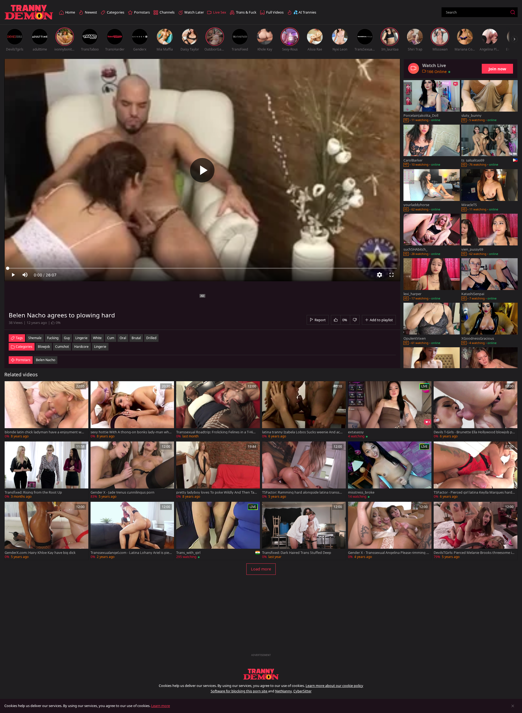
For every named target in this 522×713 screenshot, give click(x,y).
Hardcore (81, 346)
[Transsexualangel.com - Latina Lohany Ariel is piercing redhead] (132, 531)
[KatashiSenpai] (489, 279)
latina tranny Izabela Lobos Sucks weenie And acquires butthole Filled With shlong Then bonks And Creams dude (302, 432)
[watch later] (11, 387)
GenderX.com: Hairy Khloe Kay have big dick (40, 552)
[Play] (202, 170)
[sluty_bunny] (489, 101)
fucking (52, 338)
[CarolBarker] (431, 146)
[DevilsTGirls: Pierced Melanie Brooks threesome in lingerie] (475, 531)
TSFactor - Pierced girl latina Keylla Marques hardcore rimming (474, 492)
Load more (261, 569)
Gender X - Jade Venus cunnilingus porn (122, 492)
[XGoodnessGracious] (489, 324)
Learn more (160, 705)
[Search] (512, 12)
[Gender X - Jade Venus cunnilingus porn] (132, 470)
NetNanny (283, 691)
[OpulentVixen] (431, 324)
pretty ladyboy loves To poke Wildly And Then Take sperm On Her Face (216, 492)
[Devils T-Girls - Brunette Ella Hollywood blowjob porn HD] (475, 410)
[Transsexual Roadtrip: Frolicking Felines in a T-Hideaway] (218, 410)
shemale (35, 338)
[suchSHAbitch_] (431, 235)
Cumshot (62, 346)
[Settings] (379, 274)
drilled (151, 338)
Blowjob (44, 346)
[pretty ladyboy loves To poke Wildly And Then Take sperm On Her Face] (218, 470)
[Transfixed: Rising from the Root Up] (46, 470)
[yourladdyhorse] (431, 190)
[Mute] (25, 274)
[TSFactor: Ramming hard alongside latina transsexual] (304, 470)
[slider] (202, 268)
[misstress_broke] (390, 470)
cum (110, 338)
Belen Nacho (45, 360)
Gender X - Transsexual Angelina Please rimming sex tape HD (388, 552)
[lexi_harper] (431, 279)
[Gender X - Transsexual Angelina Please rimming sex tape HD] (390, 531)
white (97, 338)
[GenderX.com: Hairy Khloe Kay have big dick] (46, 531)
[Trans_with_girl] (218, 531)
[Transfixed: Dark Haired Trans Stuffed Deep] (304, 531)
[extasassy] (390, 410)
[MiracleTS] (489, 190)
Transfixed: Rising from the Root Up (33, 492)
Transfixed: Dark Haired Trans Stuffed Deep (296, 552)
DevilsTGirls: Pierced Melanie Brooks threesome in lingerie (474, 552)
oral (123, 338)
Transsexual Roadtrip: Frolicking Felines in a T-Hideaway (216, 432)
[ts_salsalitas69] (489, 146)
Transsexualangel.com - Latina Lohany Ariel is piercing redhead (130, 552)
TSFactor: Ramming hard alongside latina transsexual (302, 492)
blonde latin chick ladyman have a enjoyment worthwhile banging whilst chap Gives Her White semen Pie (45, 432)
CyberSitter (302, 691)
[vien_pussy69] (489, 235)
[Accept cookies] (513, 706)
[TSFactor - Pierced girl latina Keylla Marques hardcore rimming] (475, 470)
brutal (136, 338)
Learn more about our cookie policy (334, 685)
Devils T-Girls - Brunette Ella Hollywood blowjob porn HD (474, 432)
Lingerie (100, 346)
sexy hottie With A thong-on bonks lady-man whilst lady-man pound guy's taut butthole (130, 432)
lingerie (81, 338)
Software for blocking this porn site (239, 691)
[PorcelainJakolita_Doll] (431, 101)
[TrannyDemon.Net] (28, 12)
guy (67, 338)
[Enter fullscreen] (391, 274)
